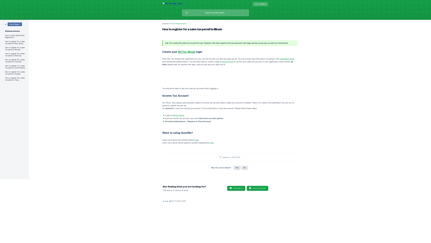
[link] (13, 24)
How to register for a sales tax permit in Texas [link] (15, 79)
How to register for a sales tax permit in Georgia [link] (15, 73)
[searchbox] (215, 12)
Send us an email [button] (259, 188)
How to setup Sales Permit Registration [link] (15, 36)
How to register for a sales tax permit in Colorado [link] (15, 61)
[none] (173, 4)
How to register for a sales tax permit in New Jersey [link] (15, 42)
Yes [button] (237, 168)
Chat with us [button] (237, 188)
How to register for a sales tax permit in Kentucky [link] (15, 55)
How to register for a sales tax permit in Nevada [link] (15, 49)
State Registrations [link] (178, 24)
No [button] (245, 168)
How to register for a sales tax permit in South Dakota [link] (15, 67)
